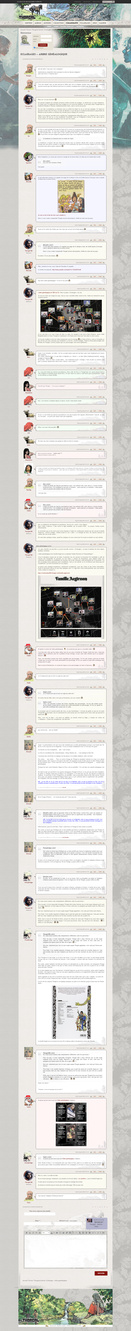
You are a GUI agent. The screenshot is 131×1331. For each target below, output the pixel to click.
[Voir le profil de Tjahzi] (28, 508)
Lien (95, 65)
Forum (49, 26)
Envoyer (101, 1273)
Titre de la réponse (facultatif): (39, 1211)
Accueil (23, 30)
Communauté (72, 23)
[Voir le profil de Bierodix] (29, 179)
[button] (26, 1232)
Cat (29, 378)
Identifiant (35, 36)
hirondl (28, 752)
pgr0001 (29, 163)
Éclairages (85, 23)
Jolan (96, 1226)
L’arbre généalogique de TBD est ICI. (49, 292)
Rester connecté (39, 48)
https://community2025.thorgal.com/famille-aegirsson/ (54, 573)
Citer (100, 65)
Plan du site (53, 1325)
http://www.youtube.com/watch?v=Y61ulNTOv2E (66, 269)
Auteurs (47, 23)
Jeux (95, 23)
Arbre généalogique (63, 1100)
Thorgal (92, 1224)
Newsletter (96, 1)
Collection (58, 23)
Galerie (102, 23)
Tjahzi (29, 511)
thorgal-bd (28, 106)
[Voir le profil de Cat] (28, 375)
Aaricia (100, 1224)
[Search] (113, 2)
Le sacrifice (82, 1178)
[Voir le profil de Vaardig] (29, 487)
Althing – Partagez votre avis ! (64, 26)
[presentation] (26, 1232)
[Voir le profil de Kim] (28, 472)
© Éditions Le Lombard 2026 (74, 1325)
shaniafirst (28, 393)
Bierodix (28, 182)
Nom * (37, 1221)
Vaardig (28, 490)
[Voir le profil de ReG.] (29, 282)
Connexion (77, 1)
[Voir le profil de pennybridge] (29, 816)
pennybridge (29, 819)
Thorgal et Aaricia (37, 30)
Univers (28, 23)
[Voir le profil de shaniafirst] (29, 390)
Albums (38, 23)
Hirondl (64, 787)
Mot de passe (35, 40)
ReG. (28, 284)
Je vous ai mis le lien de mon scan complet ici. (52, 215)
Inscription (86, 1)
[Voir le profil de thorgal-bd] (29, 104)
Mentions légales (61, 1325)
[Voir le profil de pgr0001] (29, 160)
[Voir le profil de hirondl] (28, 749)
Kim (28, 475)
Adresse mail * (68, 1221)
